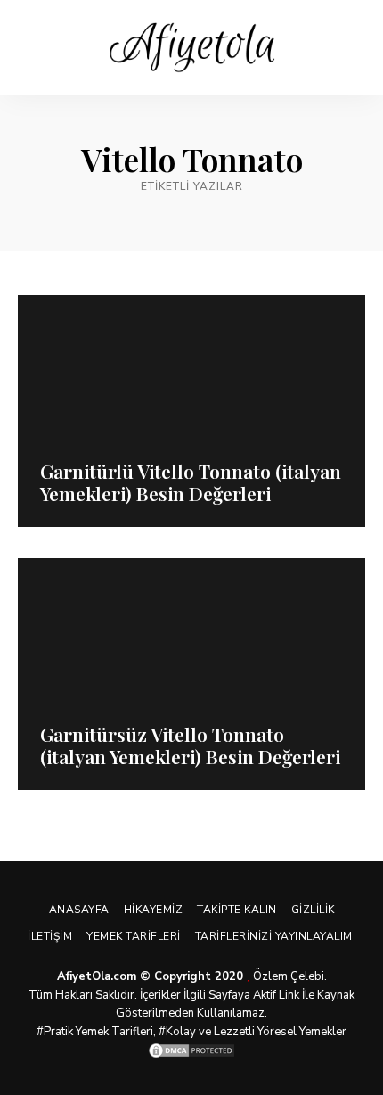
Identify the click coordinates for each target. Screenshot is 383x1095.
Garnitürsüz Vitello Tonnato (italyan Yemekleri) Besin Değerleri (190, 745)
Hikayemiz (153, 909)
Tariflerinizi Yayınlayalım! (275, 936)
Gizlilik (313, 909)
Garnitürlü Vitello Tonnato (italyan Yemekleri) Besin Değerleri (190, 482)
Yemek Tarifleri (133, 936)
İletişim (50, 936)
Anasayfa (79, 909)
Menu (352, 48)
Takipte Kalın (237, 909)
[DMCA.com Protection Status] (191, 1050)
